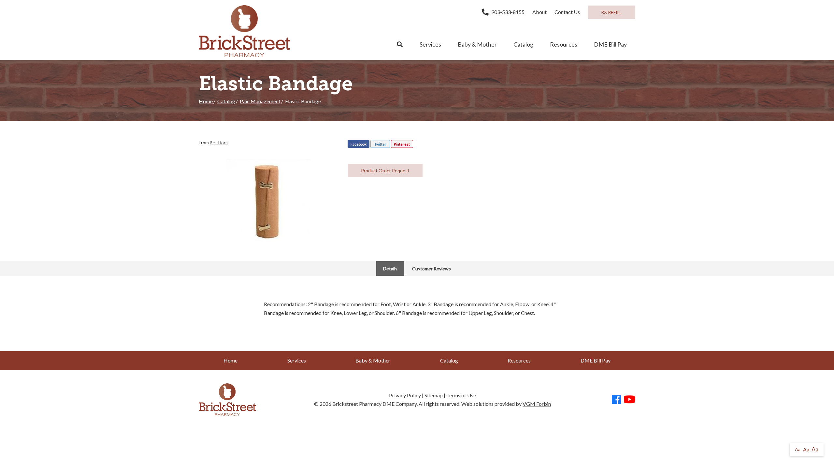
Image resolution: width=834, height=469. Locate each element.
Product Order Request (385, 170)
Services (430, 44)
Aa (797, 449)
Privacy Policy (405, 395)
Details (390, 268)
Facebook (359, 144)
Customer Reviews (431, 268)
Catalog (523, 44)
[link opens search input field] (400, 44)
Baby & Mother (477, 44)
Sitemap (433, 395)
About (539, 12)
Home (206, 101)
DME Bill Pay (610, 44)
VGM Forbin (537, 404)
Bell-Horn (219, 142)
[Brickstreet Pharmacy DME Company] (244, 31)
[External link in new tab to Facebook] (616, 399)
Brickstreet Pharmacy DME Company (374, 404)
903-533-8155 (508, 12)
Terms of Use (461, 395)
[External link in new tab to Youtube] (629, 399)
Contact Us (567, 12)
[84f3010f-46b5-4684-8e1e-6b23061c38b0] (268, 200)
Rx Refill (611, 12)
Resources (563, 44)
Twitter (380, 144)
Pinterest (402, 144)
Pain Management (260, 101)
